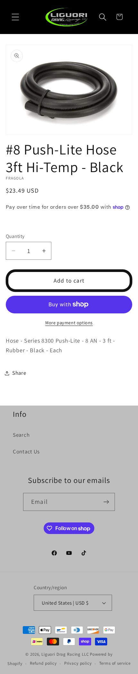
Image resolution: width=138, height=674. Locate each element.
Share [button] (19, 372)
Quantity (15, 236)
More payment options (69, 322)
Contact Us (26, 451)
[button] (15, 16)
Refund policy (43, 663)
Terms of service (115, 663)
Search (21, 434)
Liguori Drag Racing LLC (65, 654)
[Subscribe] (106, 502)
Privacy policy (78, 663)
